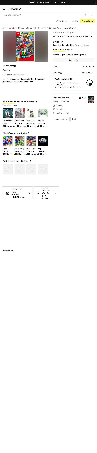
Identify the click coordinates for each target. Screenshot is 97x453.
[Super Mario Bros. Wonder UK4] (43, 141)
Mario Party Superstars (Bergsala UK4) (19, 150)
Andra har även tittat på (17, 161)
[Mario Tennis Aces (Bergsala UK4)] (8, 141)
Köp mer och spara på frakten (19, 101)
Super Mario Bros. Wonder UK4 (43, 150)
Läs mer (86, 45)
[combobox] (45, 15)
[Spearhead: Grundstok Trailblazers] (20, 113)
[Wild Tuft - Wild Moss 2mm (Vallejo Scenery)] (31, 113)
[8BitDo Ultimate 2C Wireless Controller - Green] (43, 113)
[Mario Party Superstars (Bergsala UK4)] (20, 141)
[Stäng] (95, 2)
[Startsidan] (14, 8)
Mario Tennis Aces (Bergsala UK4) (7, 150)
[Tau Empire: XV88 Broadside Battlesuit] (8, 113)
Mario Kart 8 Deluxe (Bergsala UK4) (30, 150)
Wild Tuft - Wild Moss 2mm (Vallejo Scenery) (30, 122)
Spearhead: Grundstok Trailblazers (19, 122)
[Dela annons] (92, 32)
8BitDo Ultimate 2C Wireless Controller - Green (43, 122)
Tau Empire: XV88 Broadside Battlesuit (8, 122)
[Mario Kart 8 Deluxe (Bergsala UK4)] (31, 141)
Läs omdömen (61, 119)
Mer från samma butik (16, 133)
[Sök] (85, 15)
